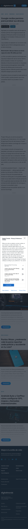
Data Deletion (5, 290)
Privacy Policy (22, 290)
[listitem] (14, 265)
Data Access (14, 290)
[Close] (25, 238)
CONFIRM (8, 285)
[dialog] (14, 264)
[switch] (22, 269)
